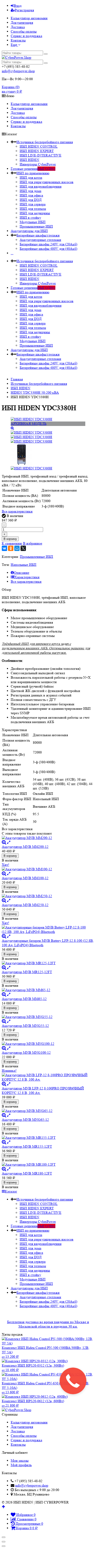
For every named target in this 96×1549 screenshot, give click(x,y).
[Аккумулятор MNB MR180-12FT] (48, 1164)
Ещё (14, 45)
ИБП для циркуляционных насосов (46, 182)
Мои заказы (20, 1460)
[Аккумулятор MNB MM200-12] (48, 838)
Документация (22, 22)
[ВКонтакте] (4, 548)
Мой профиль (21, 1465)
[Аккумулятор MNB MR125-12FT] (48, 963)
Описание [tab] (21, 573)
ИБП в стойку (30, 217)
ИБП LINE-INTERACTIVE (40, 155)
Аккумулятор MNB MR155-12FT (27, 1146)
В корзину (10, 539)
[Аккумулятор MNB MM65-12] (48, 990)
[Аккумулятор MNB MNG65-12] (48, 1111)
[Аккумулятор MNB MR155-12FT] (48, 1137)
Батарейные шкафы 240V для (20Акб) (48, 244)
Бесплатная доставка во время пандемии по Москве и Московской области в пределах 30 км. (48, 1324)
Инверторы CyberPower (38, 164)
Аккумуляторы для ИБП (29, 231)
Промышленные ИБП (36, 226)
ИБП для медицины (35, 213)
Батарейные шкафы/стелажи (38, 235)
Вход (17, 6)
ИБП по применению (33, 173)
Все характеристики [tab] (26, 581)
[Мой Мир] (17, 548)
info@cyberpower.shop (18, 71)
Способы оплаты (24, 31)
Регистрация (24, 10)
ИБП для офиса (31, 195)
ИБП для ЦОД (31, 200)
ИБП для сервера (33, 204)
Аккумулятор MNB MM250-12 (25, 905)
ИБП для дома (30, 191)
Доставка (18, 27)
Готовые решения (33, 169)
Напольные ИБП (23, 565)
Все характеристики (17, 511)
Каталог (11, 1191)
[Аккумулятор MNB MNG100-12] (48, 1044)
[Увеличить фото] (4, 842)
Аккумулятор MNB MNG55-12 (25, 1026)
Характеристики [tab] (27, 577)
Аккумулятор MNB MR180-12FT (27, 1173)
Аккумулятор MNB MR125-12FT (27, 972)
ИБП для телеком (33, 209)
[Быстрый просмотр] (8, 842)
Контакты (18, 40)
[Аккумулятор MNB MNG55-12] (48, 1017)
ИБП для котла (31, 177)
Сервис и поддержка (26, 36)
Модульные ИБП (33, 222)
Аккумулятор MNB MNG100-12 (26, 1052)
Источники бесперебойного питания (45, 142)
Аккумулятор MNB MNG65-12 (25, 1120)
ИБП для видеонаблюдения (40, 186)
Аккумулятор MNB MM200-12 (25, 847)
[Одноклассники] (10, 548)
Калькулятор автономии (29, 18)
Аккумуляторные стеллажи (40, 240)
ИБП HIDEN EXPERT (37, 151)
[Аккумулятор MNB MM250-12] (48, 896)
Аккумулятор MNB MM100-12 (25, 878)
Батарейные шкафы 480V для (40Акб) (48, 249)
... (12, 253)
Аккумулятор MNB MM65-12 (24, 999)
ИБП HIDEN (29, 160)
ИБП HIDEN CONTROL (39, 146)
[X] (23, 548)
